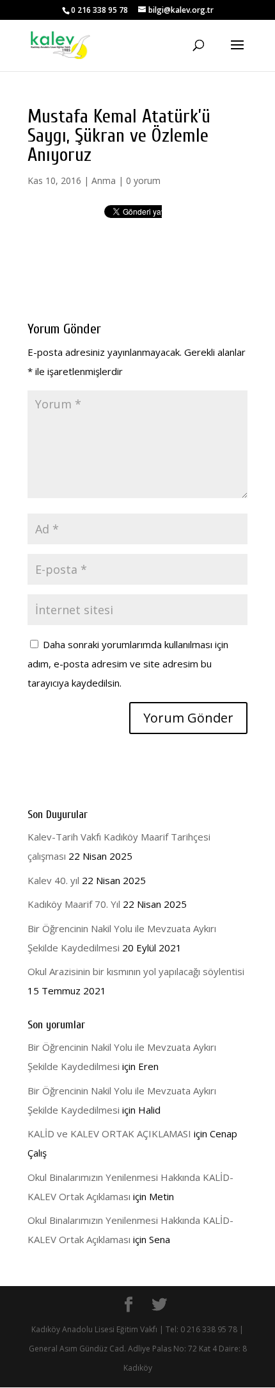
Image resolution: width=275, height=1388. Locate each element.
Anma (103, 180)
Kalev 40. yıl (53, 880)
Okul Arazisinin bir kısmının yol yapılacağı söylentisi (136, 971)
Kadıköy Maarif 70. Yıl (74, 904)
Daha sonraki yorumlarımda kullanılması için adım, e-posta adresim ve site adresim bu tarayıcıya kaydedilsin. (128, 663)
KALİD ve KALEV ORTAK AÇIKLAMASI (109, 1133)
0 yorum (143, 180)
